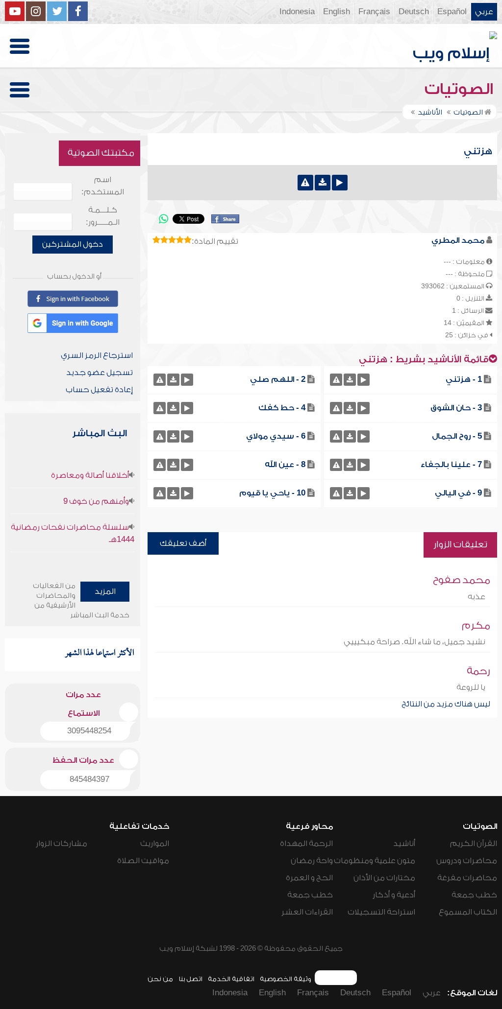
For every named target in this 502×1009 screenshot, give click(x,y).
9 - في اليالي (458, 493)
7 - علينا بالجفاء (451, 464)
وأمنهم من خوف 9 (96, 501)
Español (452, 11)
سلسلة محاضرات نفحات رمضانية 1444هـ (72, 533)
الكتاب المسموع (468, 912)
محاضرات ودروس (466, 860)
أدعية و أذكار (394, 895)
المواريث (154, 843)
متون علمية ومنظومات (374, 860)
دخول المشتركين (72, 244)
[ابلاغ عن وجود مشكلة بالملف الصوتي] (305, 182)
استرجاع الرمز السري (97, 355)
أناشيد (404, 843)
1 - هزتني (464, 379)
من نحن (160, 979)
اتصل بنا (190, 979)
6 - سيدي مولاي (275, 436)
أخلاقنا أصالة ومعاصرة (90, 475)
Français (374, 11)
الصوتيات (461, 89)
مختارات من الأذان (384, 877)
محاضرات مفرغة (467, 877)
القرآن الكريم (473, 843)
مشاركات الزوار (61, 843)
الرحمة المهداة (306, 843)
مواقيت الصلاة (143, 860)
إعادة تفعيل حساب (99, 389)
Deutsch (414, 11)
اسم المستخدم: (102, 185)
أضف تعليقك (183, 543)
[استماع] (340, 182)
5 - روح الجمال (457, 436)
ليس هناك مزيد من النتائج (446, 704)
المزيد (105, 591)
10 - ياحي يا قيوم (272, 493)
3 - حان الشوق (456, 407)
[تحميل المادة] (322, 182)
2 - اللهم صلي (277, 379)
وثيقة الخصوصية (285, 979)
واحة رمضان (312, 860)
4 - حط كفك (281, 407)
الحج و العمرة (309, 877)
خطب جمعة (474, 895)
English (336, 11)
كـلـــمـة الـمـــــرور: (103, 216)
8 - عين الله (285, 464)
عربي (484, 11)
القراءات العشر (307, 912)
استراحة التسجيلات (381, 912)
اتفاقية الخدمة (231, 979)
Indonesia (297, 11)
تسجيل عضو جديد (99, 372)
